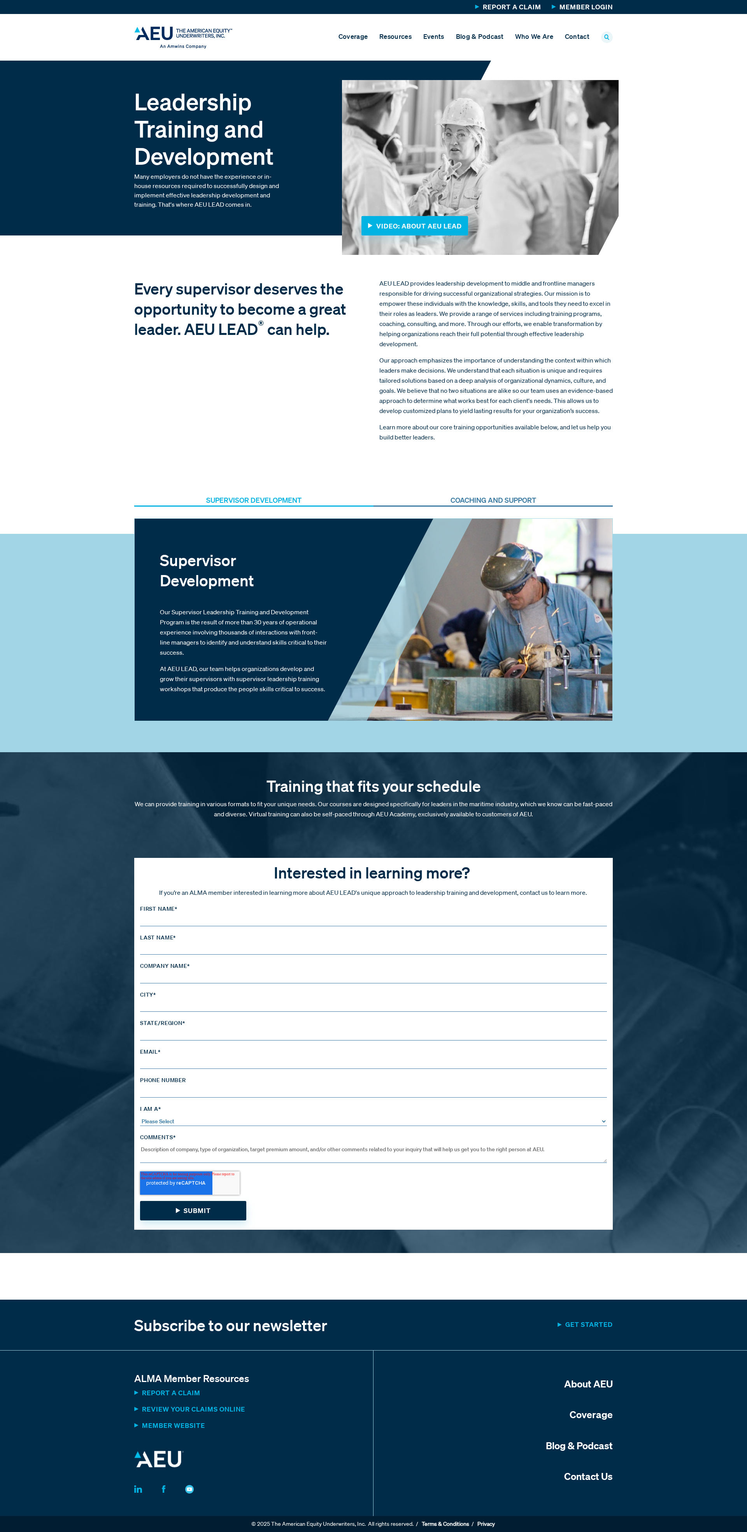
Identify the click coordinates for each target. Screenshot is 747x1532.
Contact (577, 36)
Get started (589, 1324)
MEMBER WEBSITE (173, 1425)
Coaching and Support (493, 500)
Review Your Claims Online (193, 1409)
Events (433, 36)
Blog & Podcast (479, 36)
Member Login (586, 7)
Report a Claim (512, 7)
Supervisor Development (254, 500)
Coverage (353, 36)
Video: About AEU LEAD (419, 226)
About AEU (588, 1383)
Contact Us (588, 1476)
